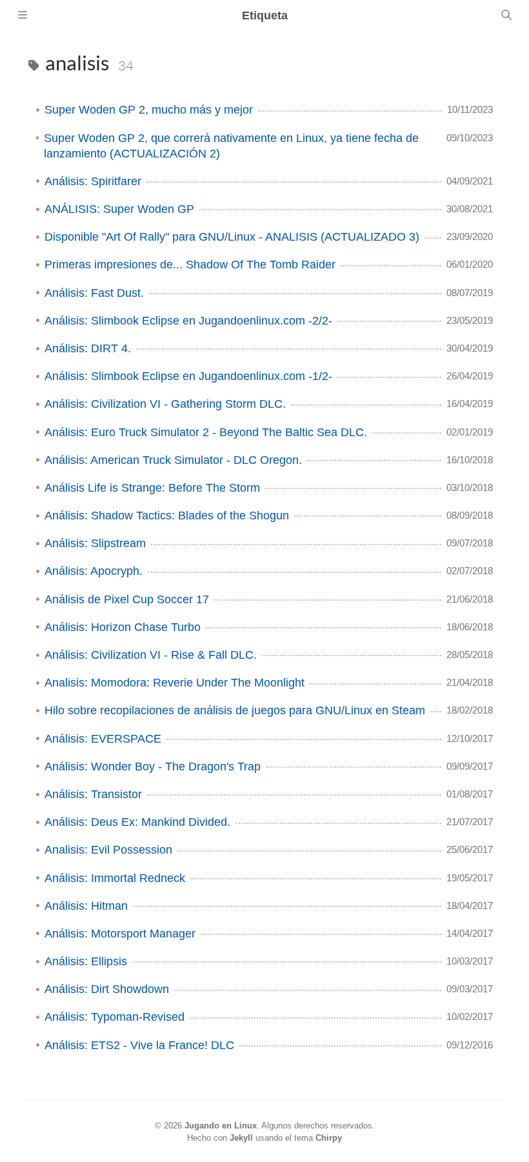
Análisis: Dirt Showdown (107, 989)
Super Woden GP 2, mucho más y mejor (149, 109)
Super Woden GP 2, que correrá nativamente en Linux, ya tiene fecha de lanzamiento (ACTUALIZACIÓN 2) (231, 146)
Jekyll (241, 1138)
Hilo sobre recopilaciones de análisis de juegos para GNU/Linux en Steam (235, 710)
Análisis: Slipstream (95, 543)
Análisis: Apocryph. (94, 571)
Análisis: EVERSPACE (103, 738)
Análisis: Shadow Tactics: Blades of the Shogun (167, 515)
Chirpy (328, 1138)
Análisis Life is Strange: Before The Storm (152, 487)
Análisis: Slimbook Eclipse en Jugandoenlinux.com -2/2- (188, 320)
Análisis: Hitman (86, 905)
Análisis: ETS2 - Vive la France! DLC (139, 1045)
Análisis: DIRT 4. (88, 348)
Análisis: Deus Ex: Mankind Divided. (137, 822)
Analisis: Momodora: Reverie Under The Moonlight (174, 682)
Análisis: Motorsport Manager (120, 933)
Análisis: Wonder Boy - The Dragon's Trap (153, 766)
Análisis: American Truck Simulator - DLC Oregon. (173, 460)
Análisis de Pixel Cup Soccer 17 (127, 599)
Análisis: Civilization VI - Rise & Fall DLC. (151, 654)
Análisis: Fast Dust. (94, 292)
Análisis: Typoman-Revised (115, 1016)
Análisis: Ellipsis (86, 961)
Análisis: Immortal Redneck (115, 878)
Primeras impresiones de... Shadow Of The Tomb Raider (190, 264)
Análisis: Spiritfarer (93, 181)
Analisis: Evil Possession (108, 849)
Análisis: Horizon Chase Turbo (123, 627)
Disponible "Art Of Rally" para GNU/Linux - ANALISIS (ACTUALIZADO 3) (232, 236)
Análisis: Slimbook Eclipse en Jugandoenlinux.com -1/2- (188, 376)
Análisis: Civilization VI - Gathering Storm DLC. (165, 403)
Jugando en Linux (221, 1125)
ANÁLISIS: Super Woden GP (119, 209)
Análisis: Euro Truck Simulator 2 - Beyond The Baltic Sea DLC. (206, 432)
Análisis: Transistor (93, 794)
